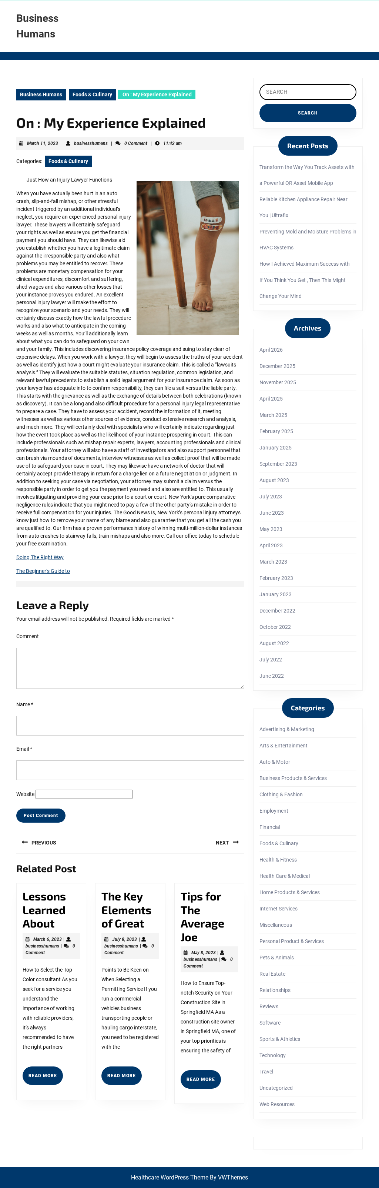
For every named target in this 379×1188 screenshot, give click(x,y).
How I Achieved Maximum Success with (304, 264)
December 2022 (277, 611)
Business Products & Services (293, 778)
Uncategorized (276, 1088)
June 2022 (271, 676)
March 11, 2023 (42, 143)
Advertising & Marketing (286, 729)
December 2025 (277, 366)
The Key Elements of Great (126, 909)
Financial (269, 827)
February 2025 (276, 431)
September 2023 (278, 464)
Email (24, 749)
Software (270, 1023)
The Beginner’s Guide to (43, 571)
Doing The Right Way (40, 557)
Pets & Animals (276, 957)
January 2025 (275, 448)
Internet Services (278, 909)
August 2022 (274, 643)
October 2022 (275, 627)
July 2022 (270, 660)
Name (24, 704)
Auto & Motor (274, 762)
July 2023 (270, 497)
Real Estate (272, 974)
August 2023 (274, 480)
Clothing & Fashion (281, 794)
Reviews (268, 1006)
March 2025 (273, 415)
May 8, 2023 (203, 952)
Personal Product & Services (291, 941)
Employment (273, 811)
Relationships (275, 990)
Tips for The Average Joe (202, 916)
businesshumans (91, 143)
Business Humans (41, 94)
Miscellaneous (275, 925)
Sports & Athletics (279, 1039)
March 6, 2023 (47, 939)
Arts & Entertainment (283, 746)
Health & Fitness (278, 860)
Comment (27, 636)
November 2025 (277, 382)
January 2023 (275, 594)
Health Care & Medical (284, 876)
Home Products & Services (289, 892)
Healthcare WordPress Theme (169, 1177)
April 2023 (271, 545)
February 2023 (276, 578)
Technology (272, 1055)
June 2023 (271, 513)
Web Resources (277, 1104)
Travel (266, 1072)
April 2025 (271, 399)
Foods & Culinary (92, 94)
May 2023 (270, 529)
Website (25, 794)
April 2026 (271, 350)
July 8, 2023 (124, 939)
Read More (45, 1079)
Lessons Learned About (44, 909)
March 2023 (273, 562)
